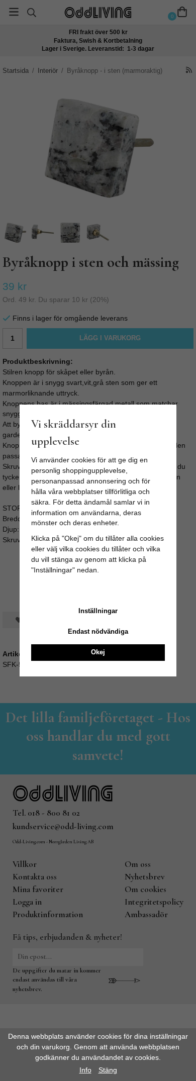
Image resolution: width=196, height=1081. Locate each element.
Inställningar (98, 611)
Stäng (108, 1070)
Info (85, 1070)
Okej (98, 652)
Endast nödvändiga (98, 631)
